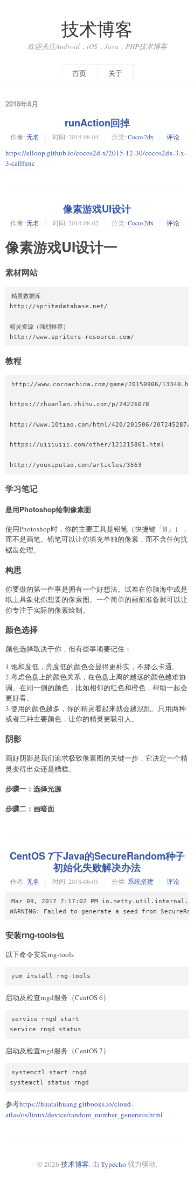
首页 (79, 73)
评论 (173, 136)
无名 (32, 136)
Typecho (113, 1164)
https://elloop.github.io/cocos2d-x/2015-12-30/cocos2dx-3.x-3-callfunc (95, 158)
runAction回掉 (97, 123)
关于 (115, 73)
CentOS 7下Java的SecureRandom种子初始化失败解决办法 (97, 861)
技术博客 (97, 28)
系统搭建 (141, 881)
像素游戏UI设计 (97, 209)
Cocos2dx (141, 136)
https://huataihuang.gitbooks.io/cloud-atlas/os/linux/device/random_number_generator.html (84, 1109)
